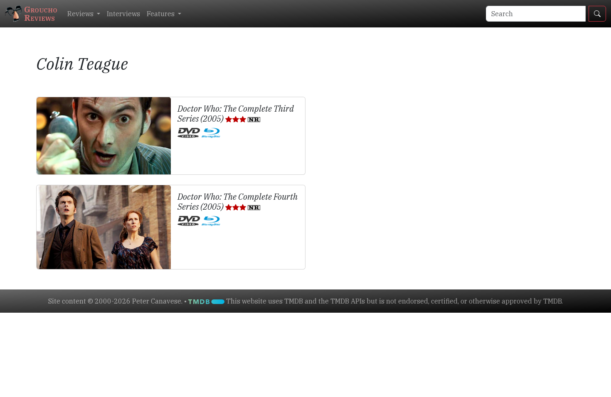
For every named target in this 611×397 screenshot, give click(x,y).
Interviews (123, 14)
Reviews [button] (81, 14)
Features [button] (161, 14)
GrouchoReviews (40, 13)
